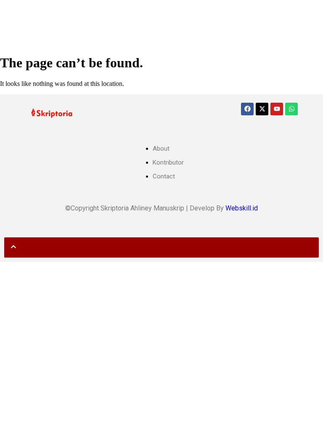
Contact (164, 176)
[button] (11, 13)
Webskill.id (241, 208)
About (161, 148)
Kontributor (168, 162)
